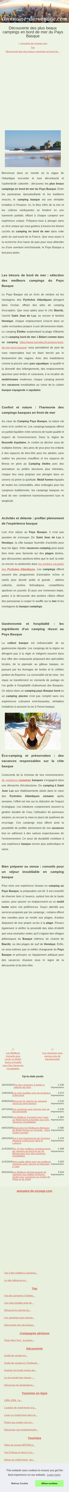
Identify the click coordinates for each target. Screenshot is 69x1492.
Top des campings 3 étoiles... (19, 1295)
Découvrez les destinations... (19, 1385)
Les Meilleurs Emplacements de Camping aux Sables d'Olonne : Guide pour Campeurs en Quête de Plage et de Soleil (31, 1176)
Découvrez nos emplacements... (21, 1429)
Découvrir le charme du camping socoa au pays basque (29, 1102)
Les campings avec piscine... (19, 1317)
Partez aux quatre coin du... (18, 1422)
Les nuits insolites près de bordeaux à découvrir (31, 1094)
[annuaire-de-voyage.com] (34, 11)
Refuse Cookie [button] (19, 1483)
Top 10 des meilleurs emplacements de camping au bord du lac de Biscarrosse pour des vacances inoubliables (31, 1152)
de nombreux (10, 780)
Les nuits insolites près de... (19, 1302)
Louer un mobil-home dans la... (20, 1415)
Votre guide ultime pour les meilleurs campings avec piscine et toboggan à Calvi (31, 1164)
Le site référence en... (15, 1280)
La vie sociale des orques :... (19, 1377)
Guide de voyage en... (16, 1355)
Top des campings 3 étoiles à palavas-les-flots (29, 1086)
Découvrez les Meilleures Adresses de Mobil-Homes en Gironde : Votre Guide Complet (31, 1130)
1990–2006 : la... (13, 1400)
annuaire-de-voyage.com (34, 43)
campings (24, 780)
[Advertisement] (34, 89)
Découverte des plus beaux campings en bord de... (33, 51)
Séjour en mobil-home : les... (19, 1459)
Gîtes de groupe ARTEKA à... (19, 1445)
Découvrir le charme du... (17, 1310)
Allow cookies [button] (49, 1483)
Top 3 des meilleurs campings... (21, 1272)
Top (33, 47)
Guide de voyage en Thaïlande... (21, 1363)
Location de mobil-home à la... (20, 1407)
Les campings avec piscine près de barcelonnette (52, 1056)
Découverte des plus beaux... (19, 1325)
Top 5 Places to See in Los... (19, 1452)
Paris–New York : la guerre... (19, 1340)
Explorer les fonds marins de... (20, 1370)
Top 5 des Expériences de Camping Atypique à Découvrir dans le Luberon (31, 1140)
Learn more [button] (53, 1474)
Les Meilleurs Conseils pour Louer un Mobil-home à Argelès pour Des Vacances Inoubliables (13, 1061)
